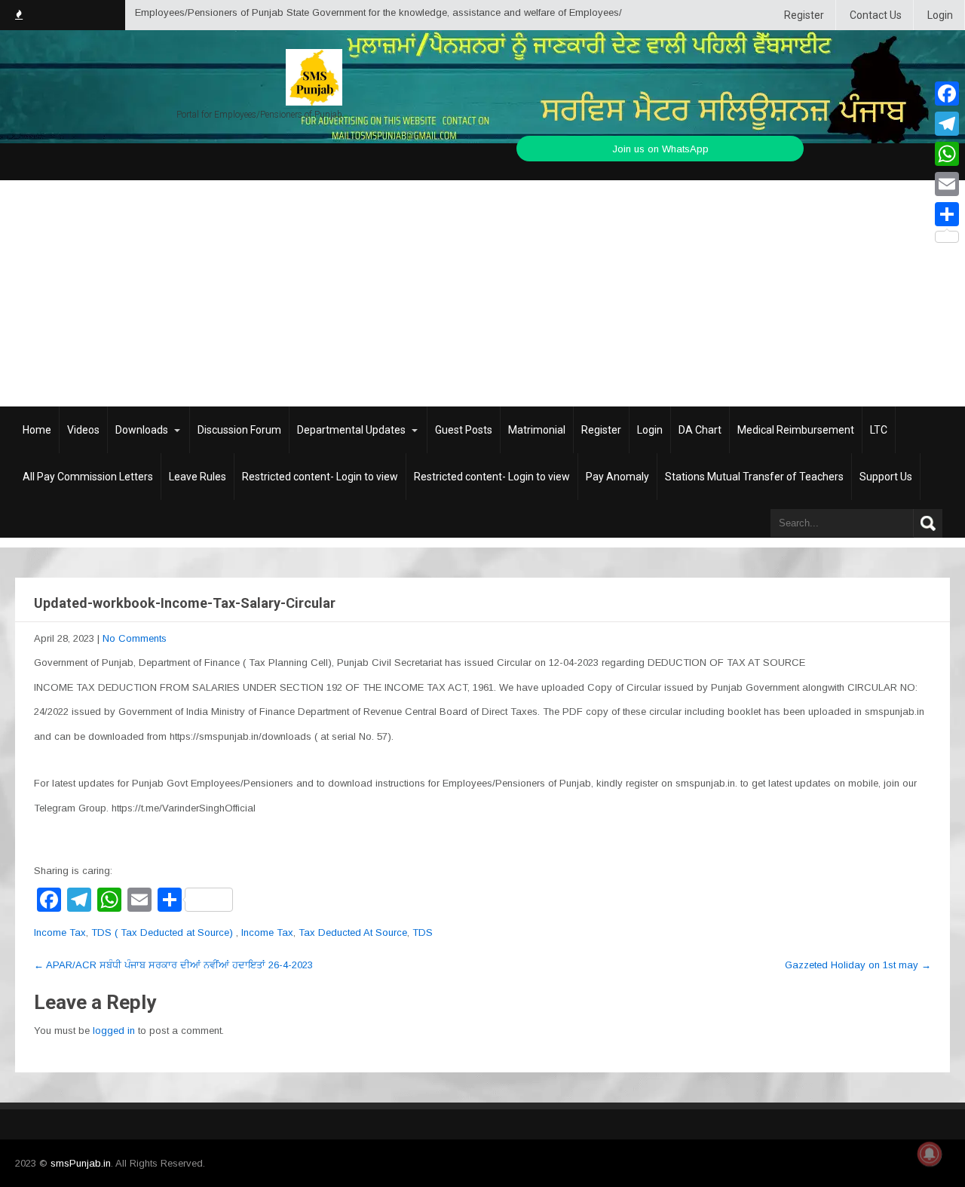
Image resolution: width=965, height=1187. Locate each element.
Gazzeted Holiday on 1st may (858, 965)
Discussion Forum (239, 430)
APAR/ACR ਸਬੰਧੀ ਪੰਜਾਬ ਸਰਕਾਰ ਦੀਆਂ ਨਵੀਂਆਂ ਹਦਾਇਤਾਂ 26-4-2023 (173, 965)
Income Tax (60, 932)
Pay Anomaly (617, 477)
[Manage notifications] (930, 1154)
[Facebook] (947, 93)
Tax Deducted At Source (353, 932)
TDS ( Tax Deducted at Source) (162, 932)
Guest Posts (463, 430)
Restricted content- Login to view (320, 477)
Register (804, 15)
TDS (422, 932)
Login (940, 15)
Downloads (141, 430)
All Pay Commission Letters (88, 477)
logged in (114, 1030)
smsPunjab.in (81, 1163)
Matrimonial (536, 430)
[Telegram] (947, 124)
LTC (878, 430)
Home (37, 430)
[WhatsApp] (947, 154)
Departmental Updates (351, 430)
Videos (83, 430)
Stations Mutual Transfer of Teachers (754, 477)
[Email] (947, 184)
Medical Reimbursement (795, 430)
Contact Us (876, 15)
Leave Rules (197, 477)
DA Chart (700, 430)
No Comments (135, 638)
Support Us (885, 477)
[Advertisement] (482, 293)
